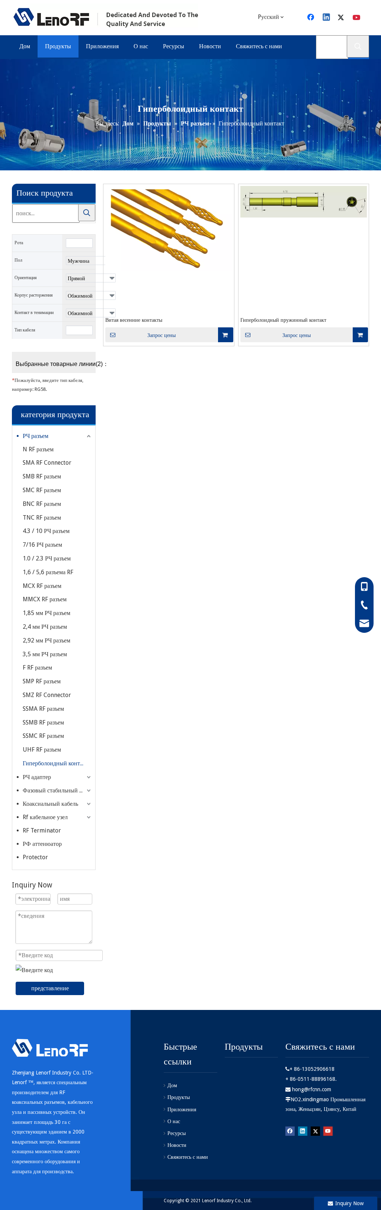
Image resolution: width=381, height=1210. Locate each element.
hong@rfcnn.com (311, 1089)
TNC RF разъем (42, 517)
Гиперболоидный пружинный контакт (283, 320)
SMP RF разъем (42, 681)
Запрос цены (161, 335)
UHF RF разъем (42, 749)
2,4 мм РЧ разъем (45, 626)
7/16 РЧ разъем (42, 544)
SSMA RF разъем (43, 708)
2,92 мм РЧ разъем (46, 640)
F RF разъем (37, 667)
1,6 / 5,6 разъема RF (48, 572)
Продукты (178, 1097)
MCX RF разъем (42, 585)
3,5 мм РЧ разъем (45, 654)
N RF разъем (38, 449)
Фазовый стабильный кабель (57, 790)
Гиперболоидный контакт (55, 763)
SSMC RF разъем (43, 735)
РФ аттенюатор (42, 843)
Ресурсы (176, 1133)
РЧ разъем (35, 435)
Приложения (181, 1109)
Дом (172, 1085)
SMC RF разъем (42, 490)
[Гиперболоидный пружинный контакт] (303, 201)
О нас (173, 1121)
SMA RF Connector (47, 462)
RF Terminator (42, 830)
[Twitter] (342, 18)
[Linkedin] (327, 18)
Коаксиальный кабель (50, 803)
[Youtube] (357, 18)
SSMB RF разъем (43, 722)
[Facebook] (290, 1131)
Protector (35, 857)
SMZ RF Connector (47, 695)
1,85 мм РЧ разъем (46, 613)
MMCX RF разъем (45, 599)
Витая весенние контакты (133, 320)
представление (50, 988)
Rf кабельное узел (45, 817)
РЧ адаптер (37, 777)
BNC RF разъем (42, 503)
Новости (176, 1145)
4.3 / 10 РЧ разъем (46, 530)
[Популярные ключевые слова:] (358, 46)
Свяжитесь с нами (187, 1157)
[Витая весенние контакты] (168, 228)
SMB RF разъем (42, 476)
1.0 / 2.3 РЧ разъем (47, 558)
